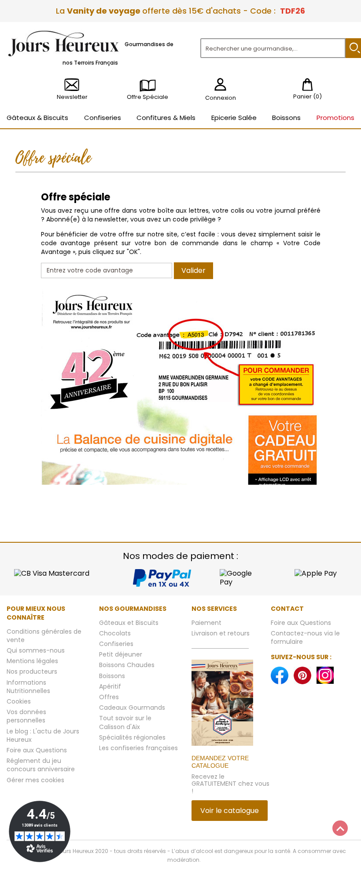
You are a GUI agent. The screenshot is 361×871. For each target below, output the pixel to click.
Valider (193, 270)
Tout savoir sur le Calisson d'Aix (125, 722)
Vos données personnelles (26, 716)
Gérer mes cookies (35, 780)
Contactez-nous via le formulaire (305, 637)
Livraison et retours (221, 633)
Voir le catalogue (229, 811)
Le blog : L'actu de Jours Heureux (43, 735)
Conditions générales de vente (44, 635)
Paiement (206, 622)
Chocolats (115, 633)
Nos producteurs (32, 671)
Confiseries (116, 643)
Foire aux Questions (37, 750)
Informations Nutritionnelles (28, 686)
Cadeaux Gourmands (132, 707)
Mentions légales (32, 661)
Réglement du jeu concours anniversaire (41, 764)
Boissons (112, 675)
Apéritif (110, 686)
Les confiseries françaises (138, 748)
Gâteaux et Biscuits (128, 622)
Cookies (19, 701)
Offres (109, 697)
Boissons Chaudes (127, 665)
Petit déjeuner (120, 654)
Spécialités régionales (132, 737)
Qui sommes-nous (36, 650)
